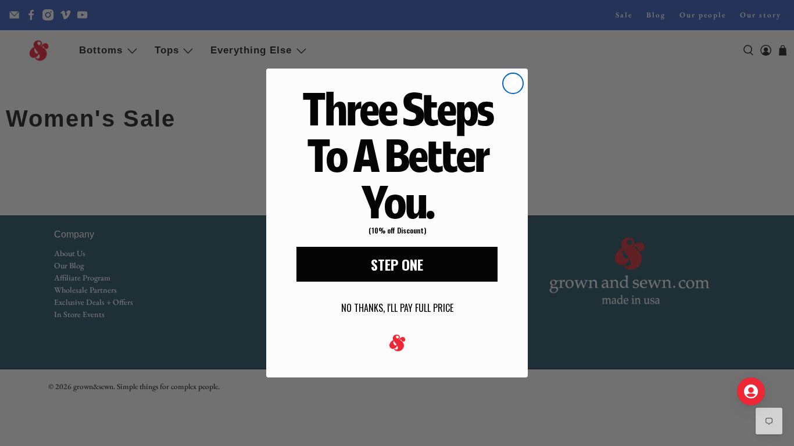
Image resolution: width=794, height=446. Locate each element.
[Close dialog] (513, 83)
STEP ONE (397, 264)
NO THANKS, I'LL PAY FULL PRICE (397, 308)
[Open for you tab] (751, 391)
